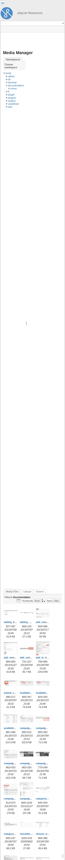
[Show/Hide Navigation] (3, 3)
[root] (8, 73)
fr (8, 91)
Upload (27, 591)
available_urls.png (14, 728)
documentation (16, 85)
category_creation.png (17, 834)
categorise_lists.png (47, 798)
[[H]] (8, 12)
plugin (11, 94)
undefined (13, 104)
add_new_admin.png (48, 622)
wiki (10, 107)
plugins (12, 98)
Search (40, 591)
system (12, 101)
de (9, 79)
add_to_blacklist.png (48, 657)
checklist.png (27, 834)
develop (12, 82)
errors (13, 88)
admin (11, 76)
